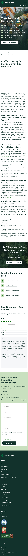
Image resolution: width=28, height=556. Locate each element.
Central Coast (4, 497)
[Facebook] (2, 544)
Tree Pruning (4, 466)
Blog (2, 513)
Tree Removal (4, 464)
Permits (2, 549)
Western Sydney (5, 500)
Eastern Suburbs (5, 505)
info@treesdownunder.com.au (11, 397)
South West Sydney (6, 502)
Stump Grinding (5, 472)
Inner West (3, 489)
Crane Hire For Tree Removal (8, 477)
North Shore (4, 487)
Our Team (3, 511)
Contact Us (4, 516)
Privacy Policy (4, 547)
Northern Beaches (5, 492)
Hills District (4, 484)
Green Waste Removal (6, 474)
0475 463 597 (23, 5)
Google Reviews (11, 324)
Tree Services (4, 469)
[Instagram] (4, 544)
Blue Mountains (5, 494)
